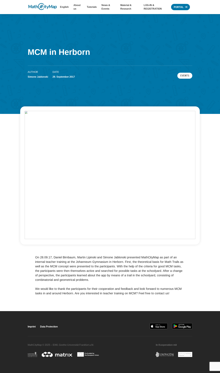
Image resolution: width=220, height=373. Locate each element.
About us (77, 7)
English (64, 7)
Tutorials (92, 7)
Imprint (32, 326)
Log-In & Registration (153, 7)
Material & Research (126, 7)
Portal (179, 7)
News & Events (105, 7)
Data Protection (49, 326)
